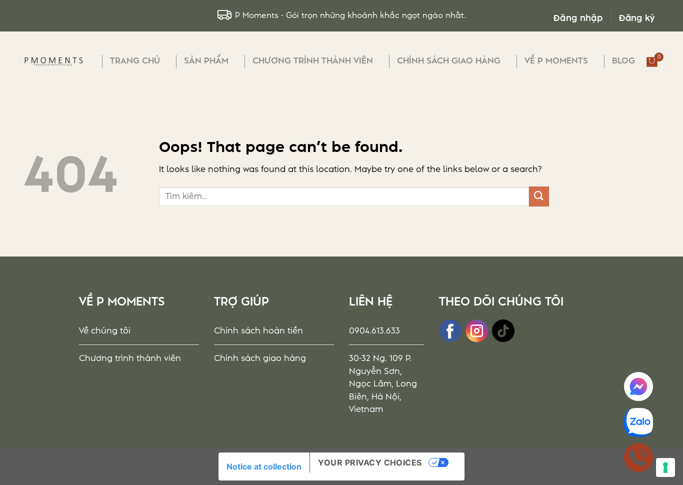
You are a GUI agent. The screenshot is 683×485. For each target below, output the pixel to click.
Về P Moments (556, 61)
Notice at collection (264, 467)
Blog (623, 61)
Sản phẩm (206, 61)
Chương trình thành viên (312, 61)
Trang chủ (135, 61)
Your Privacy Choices (370, 463)
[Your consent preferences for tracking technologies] (665, 467)
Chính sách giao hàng (448, 61)
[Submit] (539, 196)
